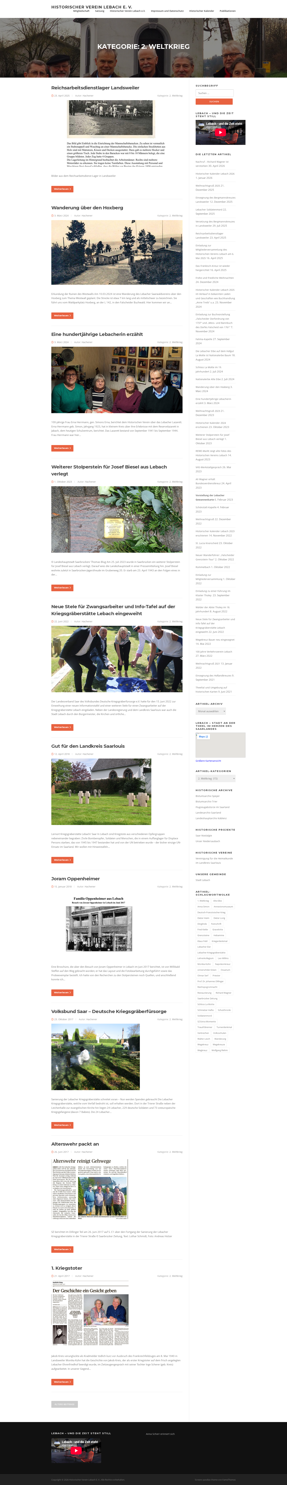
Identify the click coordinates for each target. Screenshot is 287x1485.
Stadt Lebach (203, 880)
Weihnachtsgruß (205, 519)
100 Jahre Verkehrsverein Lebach (214, 651)
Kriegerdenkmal (219, 941)
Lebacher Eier (204, 946)
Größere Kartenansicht (208, 760)
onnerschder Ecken (206, 969)
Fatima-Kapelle (204, 339)
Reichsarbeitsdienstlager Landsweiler (95, 88)
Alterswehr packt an (75, 1144)
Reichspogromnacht (207, 986)
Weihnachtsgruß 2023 (208, 410)
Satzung (99, 10)
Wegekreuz (202, 1044)
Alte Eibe (217, 900)
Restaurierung (204, 992)
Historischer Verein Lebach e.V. (127, 10)
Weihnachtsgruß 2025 (208, 185)
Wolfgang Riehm (220, 1050)
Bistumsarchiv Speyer (208, 796)
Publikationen (228, 10)
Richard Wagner (223, 992)
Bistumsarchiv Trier (206, 801)
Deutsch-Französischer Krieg (211, 912)
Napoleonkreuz (222, 964)
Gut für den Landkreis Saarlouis (88, 746)
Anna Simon (203, 906)
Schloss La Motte (205, 1004)
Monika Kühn (204, 964)
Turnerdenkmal (224, 1027)
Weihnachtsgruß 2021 (208, 663)
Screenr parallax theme (206, 1479)
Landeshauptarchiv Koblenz (211, 818)
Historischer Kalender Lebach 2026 (215, 173)
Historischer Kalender (201, 10)
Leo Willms (223, 958)
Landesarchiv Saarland (208, 812)
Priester (216, 975)
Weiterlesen (61, 189)
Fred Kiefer (202, 929)
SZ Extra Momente (206, 1021)
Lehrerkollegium (205, 958)
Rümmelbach (203, 567)
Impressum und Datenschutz (167, 10)
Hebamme (219, 935)
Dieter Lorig (219, 918)
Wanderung (220, 1038)
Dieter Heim (203, 918)
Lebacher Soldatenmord (209, 209)
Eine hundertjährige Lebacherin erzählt (97, 334)
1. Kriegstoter (66, 1268)
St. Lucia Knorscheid (207, 543)
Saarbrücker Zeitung (207, 998)
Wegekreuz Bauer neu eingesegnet (215, 639)
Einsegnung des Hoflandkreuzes (213, 675)
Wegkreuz (202, 1050)
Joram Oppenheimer (75, 878)
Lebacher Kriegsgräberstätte (211, 952)
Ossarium (225, 969)
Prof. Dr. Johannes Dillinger (210, 981)
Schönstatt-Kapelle (206, 507)
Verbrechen (203, 1032)
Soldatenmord (204, 1015)
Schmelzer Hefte (205, 1010)
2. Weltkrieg (176, 95)
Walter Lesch (203, 1038)
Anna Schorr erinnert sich (160, 1433)
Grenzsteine (203, 935)
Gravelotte (217, 929)
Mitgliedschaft (81, 10)
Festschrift (216, 923)
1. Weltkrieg (203, 900)
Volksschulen (219, 1032)
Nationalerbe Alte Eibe (208, 379)
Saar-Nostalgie (204, 835)
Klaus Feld (202, 941)
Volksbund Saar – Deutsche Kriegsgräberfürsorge (108, 1011)
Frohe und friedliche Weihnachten (215, 277)
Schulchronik (224, 1010)
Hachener (88, 95)
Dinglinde (202, 923)
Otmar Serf (202, 975)
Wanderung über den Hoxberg (87, 207)
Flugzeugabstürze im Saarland (213, 807)
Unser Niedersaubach (208, 841)
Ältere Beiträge (65, 1404)
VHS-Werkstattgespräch (209, 467)
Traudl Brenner (204, 1027)
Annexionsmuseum (223, 906)
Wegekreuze (219, 1044)
